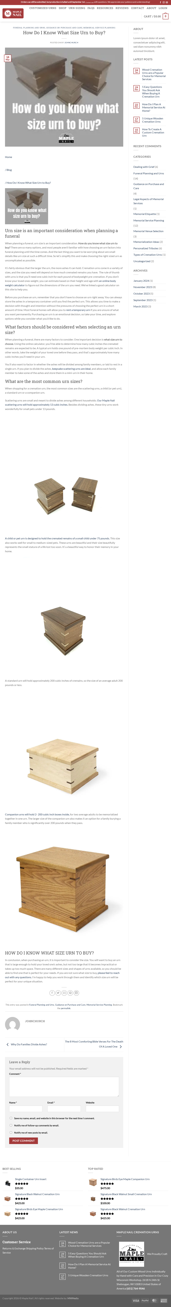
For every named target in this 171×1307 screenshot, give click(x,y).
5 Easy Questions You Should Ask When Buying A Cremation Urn (152, 91)
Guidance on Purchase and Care (64, 27)
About (151, 8)
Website (90, 1102)
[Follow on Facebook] (160, 2)
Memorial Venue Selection (148, 231)
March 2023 (140, 306)
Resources (105, 8)
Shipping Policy (35, 1248)
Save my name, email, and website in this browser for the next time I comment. (54, 1118)
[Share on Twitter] (58, 993)
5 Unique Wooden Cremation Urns (152, 120)
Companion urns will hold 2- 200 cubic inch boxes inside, (37, 814)
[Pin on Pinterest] (70, 993)
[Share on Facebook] (52, 993)
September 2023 (142, 300)
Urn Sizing (77, 8)
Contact (137, 8)
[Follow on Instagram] (164, 2)
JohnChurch (71, 42)
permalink (65, 1008)
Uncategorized (141, 261)
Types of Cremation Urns (147, 254)
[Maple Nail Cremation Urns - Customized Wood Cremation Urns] (13, 13)
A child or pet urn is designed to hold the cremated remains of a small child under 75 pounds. (57, 538)
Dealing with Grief (143, 166)
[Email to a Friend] (64, 993)
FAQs (91, 8)
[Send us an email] (167, 2)
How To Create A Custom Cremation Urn (153, 132)
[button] (156, 16)
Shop (62, 8)
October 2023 (141, 293)
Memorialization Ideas (146, 241)
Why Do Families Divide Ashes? (28, 1044)
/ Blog (8, 169)
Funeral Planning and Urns (29, 27)
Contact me (90, 2)
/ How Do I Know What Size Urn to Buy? (28, 182)
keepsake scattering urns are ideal (71, 368)
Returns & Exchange (14, 1248)
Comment (15, 1073)
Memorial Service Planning (99, 27)
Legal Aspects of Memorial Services (148, 201)
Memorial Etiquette (144, 213)
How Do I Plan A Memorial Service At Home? (153, 107)
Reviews (122, 8)
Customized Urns (42, 8)
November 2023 (142, 287)
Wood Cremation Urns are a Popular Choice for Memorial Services (154, 74)
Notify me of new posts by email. (31, 1132)
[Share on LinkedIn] (76, 993)
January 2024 (141, 280)
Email (51, 1102)
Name (13, 1102)
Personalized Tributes (145, 248)
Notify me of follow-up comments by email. (36, 1125)
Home (8, 156)
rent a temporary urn (78, 309)
